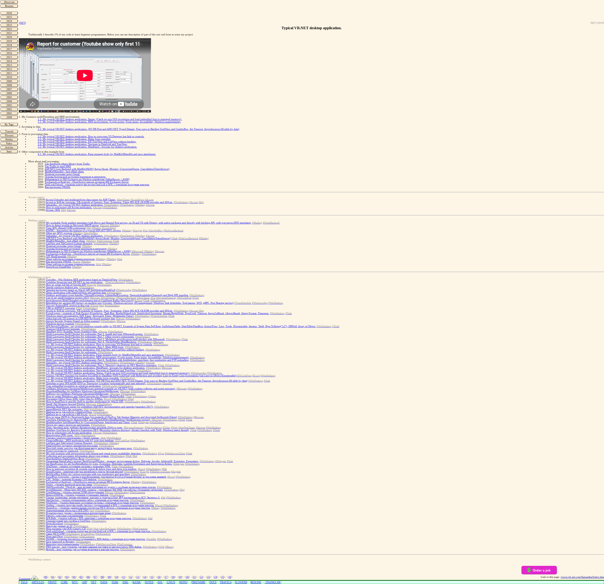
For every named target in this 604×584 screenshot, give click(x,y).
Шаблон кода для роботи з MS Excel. (67, 414)
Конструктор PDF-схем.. (60, 435)
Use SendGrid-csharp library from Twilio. (67, 164)
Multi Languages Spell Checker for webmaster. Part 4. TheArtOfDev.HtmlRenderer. (91, 342)
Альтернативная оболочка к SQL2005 (67, 510)
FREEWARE (198, 582)
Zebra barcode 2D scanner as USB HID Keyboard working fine (80, 318)
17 (166, 577)
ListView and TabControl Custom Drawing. (69, 243)
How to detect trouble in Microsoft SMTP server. (72, 225)
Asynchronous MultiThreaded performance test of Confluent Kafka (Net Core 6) (90, 300)
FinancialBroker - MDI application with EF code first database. (80, 440)
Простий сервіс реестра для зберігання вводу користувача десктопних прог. (89, 448)
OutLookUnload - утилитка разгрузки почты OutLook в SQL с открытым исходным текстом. (97, 184)
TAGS (24, 582)
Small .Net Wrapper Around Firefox (65, 404)
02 (60, 577)
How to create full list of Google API (66, 285)
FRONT (52, 582)
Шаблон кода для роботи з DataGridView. (69, 412)
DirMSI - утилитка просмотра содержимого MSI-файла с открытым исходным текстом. (96, 539)
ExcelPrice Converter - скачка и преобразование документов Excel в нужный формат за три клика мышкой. (106, 477)
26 (229, 577)
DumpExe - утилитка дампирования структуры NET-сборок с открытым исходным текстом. (98, 508)
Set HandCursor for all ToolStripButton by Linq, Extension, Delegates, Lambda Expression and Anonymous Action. (109, 464)
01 (52, 577)
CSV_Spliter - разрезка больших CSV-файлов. (71, 479)
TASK (115, 582)
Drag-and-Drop (54, 536)
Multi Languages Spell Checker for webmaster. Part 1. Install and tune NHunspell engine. (94, 334)
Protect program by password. (62, 451)
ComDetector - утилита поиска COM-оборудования (75, 492)
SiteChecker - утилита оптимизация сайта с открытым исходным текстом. (87, 500)
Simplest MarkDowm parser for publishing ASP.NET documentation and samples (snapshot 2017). (100, 406)
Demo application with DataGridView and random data (76, 292)
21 (194, 577)
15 (152, 577)
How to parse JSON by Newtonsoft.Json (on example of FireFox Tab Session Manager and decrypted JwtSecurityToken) (111, 417)
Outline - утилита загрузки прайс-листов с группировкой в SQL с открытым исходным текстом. (100, 505)
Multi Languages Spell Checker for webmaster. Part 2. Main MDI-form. (85, 347)
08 (102, 577)
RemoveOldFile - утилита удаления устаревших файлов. (77, 495)
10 (116, 577)
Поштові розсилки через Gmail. (62, 174)
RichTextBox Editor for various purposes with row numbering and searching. (88, 474)
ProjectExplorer (54, 523)
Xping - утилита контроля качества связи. (69, 484)
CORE (64, 582)
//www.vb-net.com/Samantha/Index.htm (582, 577)
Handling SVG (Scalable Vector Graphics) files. (72, 331)
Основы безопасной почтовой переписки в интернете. (75, 176)
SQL (160, 582)
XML (125, 582)
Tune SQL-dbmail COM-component (66, 228)
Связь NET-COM (55, 534)
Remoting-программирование (63, 544)
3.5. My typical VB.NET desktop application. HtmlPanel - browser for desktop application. (87, 147)
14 (144, 577)
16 (159, 577)
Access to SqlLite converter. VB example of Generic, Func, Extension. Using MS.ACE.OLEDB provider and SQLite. (109, 202)
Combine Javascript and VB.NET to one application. (74, 282)
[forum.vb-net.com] (35, 578)
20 (187, 577)
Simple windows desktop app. (62, 287)
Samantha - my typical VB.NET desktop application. (74, 205)
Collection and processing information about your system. (77, 456)
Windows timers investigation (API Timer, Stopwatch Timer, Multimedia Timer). (90, 316)
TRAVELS (225, 582)
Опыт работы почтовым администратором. (70, 259)
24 (215, 577)
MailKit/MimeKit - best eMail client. (64, 171)
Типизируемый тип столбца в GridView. (68, 521)
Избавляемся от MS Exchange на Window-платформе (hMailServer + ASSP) (87, 179)
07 (95, 577)
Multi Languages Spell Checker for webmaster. (71, 352)
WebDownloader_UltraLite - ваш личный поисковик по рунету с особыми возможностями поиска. (101, 487)
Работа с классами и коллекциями (65, 515)
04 (74, 577)
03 (67, 577)
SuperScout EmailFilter (58, 267)
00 (45, 577)
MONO (183, 582)
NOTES (149, 582)
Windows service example (60, 323)
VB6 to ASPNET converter (60, 308)
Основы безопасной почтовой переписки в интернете (76, 248)
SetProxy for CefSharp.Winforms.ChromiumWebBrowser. (77, 393)
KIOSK (137, 582)
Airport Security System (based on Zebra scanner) (73, 321)
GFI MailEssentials (56, 256)
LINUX (171, 582)
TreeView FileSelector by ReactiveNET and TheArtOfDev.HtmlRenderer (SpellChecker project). (98, 419)
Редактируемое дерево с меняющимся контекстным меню (78, 513)
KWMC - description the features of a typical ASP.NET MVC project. (83, 230)
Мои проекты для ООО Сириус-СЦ (66, 528)
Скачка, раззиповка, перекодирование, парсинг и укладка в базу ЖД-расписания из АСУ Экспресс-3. (103, 497)
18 (173, 577)
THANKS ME (273, 582)
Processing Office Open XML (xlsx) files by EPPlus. (74, 399)
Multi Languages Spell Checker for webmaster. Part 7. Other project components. (90, 336)
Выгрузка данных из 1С (59, 526)
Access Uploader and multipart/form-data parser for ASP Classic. (81, 199)
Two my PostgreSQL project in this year (68, 305)
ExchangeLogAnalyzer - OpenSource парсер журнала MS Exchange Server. (87, 182)
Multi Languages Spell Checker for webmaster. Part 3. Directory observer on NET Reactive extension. (101, 365)
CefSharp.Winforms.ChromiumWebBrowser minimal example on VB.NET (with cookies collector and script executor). (111, 388)
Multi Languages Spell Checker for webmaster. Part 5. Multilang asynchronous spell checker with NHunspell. (105, 339)
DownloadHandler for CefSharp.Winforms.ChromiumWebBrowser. (82, 391)
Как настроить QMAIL (58, 187)
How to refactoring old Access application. (69, 207)
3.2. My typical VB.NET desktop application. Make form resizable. (74, 139)
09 (109, 577)
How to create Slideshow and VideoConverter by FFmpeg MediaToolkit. (85, 396)
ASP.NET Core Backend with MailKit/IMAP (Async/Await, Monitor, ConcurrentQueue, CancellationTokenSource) (107, 169)
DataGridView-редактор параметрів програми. (72, 445)
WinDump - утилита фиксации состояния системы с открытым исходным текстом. (92, 502)
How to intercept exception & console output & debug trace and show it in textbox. (91, 469)
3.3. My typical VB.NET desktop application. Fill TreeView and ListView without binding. (87, 141)
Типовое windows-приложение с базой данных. (73, 438)
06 (88, 577)
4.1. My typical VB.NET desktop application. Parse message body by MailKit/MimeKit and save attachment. (97, 154)
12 (130, 577)
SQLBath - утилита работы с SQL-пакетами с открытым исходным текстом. (89, 518)
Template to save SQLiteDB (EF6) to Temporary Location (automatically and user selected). (96, 383)
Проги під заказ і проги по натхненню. (68, 425)
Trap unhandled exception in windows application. (73, 386)
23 (208, 577)
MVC (75, 582)
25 (222, 577)
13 (137, 577)
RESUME (256, 582)
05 (81, 577)
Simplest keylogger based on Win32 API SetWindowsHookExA (80, 290)
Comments (24, 578)
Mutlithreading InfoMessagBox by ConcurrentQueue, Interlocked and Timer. (88, 422)
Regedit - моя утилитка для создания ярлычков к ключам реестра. (82, 549)
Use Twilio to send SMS (58, 166)
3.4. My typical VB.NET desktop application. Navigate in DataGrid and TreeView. (82, 144)
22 (201, 577)
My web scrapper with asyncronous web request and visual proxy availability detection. (94, 453)
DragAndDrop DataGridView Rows (65, 458)
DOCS (213, 582)
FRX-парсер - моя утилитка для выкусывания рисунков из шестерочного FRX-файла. (94, 547)
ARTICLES (38, 582)
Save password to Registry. (60, 541)
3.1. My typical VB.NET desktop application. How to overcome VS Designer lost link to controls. (91, 136)
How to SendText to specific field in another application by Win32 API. (85, 401)
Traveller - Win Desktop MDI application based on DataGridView (81, 279)
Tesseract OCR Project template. (63, 329)
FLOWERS (241, 582)
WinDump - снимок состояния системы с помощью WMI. (78, 466)
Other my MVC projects (59, 233)
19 (180, 577)
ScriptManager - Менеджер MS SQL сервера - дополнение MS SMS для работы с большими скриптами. (104, 489)
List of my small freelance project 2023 (67, 297)
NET (22, 23)
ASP (84, 582)
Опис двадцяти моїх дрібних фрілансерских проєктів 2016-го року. (84, 427)
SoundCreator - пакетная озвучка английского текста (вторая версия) (84, 471)
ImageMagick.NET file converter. (64, 409)
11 (123, 577)
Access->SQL (53, 210)
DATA (104, 582)
